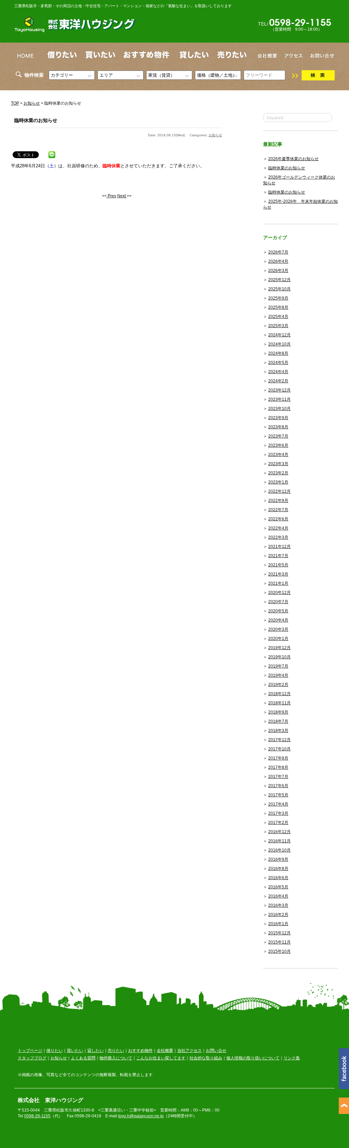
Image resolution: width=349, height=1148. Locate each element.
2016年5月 (278, 887)
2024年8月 (278, 353)
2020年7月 (278, 601)
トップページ (30, 1050)
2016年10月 (279, 850)
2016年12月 (279, 831)
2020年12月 (279, 592)
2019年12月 (279, 647)
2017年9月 (278, 758)
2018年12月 (279, 693)
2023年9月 (278, 417)
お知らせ (32, 103)
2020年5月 (278, 611)
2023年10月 (279, 408)
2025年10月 (279, 289)
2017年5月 (278, 795)
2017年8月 (278, 767)
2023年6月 (278, 445)
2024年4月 (278, 371)
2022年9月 (278, 500)
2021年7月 (278, 555)
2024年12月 (279, 335)
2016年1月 (278, 923)
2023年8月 (278, 427)
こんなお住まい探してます (160, 1058)
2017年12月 (279, 739)
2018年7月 (278, 721)
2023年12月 (279, 390)
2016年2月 (278, 914)
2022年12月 (279, 491)
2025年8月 (278, 307)
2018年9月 (278, 712)
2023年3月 (278, 463)
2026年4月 (278, 261)
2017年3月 (278, 813)
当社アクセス (189, 1050)
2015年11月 (279, 942)
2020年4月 (278, 620)
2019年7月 (278, 666)
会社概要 (165, 1050)
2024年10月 (279, 344)
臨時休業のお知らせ (286, 168)
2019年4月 (278, 675)
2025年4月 (278, 316)
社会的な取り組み (205, 1058)
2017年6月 (278, 785)
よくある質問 (83, 1058)
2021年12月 (279, 546)
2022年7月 (278, 509)
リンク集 (292, 1058)
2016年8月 (278, 868)
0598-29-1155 (37, 1116)
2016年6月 (278, 877)
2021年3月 (278, 574)
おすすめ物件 (140, 1050)
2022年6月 (278, 519)
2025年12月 (279, 279)
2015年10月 (279, 951)
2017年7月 (278, 776)
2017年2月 (278, 822)
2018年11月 (279, 703)
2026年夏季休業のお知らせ (293, 158)
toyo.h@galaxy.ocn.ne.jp (141, 1116)
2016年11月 (279, 841)
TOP (15, 103)
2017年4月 (278, 804)
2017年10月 (279, 749)
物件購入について (116, 1058)
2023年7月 (278, 436)
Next (122, 196)
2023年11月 (279, 399)
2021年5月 (278, 565)
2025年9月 (278, 298)
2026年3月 (278, 270)
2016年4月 (278, 896)
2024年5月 (278, 362)
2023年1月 (278, 482)
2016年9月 (278, 859)
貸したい (95, 1050)
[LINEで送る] (51, 153)
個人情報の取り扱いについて (252, 1058)
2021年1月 (278, 583)
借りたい (54, 1050)
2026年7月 (278, 252)
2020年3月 (278, 629)
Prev (111, 196)
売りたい (116, 1050)
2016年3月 (278, 905)
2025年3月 (278, 325)
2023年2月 (278, 473)
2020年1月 (278, 638)
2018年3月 (278, 730)
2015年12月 (279, 933)
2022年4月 (278, 528)
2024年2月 (278, 381)
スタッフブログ (32, 1058)
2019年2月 (278, 684)
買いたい (75, 1050)
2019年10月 (279, 657)
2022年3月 (278, 537)
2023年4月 (278, 454)
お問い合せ (216, 1050)
